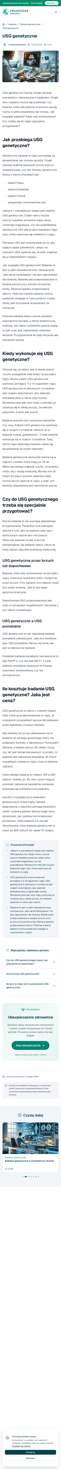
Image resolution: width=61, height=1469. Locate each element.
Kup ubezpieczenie (28, 1045)
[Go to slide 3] (28, 1176)
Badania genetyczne (30, 24)
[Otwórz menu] (56, 12)
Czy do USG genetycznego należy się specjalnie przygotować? (27, 962)
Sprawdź (50, 3)
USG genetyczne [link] (10, 28)
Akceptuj (30, 1452)
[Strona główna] (3, 24)
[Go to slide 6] (35, 1176)
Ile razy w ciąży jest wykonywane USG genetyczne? (27, 985)
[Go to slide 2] (26, 1176)
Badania (12, 24)
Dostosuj (30, 1458)
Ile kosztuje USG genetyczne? (22, 973)
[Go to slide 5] (33, 1176)
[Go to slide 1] (22, 1176)
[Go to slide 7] (38, 1176)
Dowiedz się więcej (21, 1446)
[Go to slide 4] (31, 1176)
